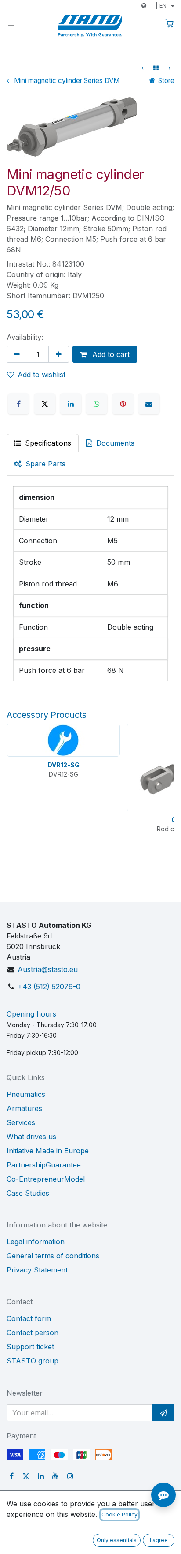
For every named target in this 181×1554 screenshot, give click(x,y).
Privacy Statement (37, 1269)
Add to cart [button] (110, 354)
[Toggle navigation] (11, 24)
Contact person (32, 1332)
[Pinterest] (123, 403)
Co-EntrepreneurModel (46, 1179)
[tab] (40, 463)
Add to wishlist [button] (41, 374)
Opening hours (31, 1014)
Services (21, 1122)
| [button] (157, 5)
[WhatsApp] (96, 403)
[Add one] (58, 354)
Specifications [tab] (47, 443)
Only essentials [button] (117, 1540)
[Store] (156, 68)
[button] (163, 1412)
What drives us (31, 1136)
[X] (44, 403)
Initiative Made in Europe (48, 1150)
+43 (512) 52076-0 (49, 986)
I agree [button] (159, 1540)
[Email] (148, 403)
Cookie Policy (119, 1514)
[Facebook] (18, 403)
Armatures (24, 1108)
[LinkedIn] (70, 403)
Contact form (29, 1318)
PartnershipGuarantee (44, 1164)
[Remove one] (17, 354)
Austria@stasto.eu (48, 969)
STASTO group (32, 1360)
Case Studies (28, 1193)
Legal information (36, 1241)
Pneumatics (26, 1094)
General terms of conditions (53, 1255)
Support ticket (30, 1346)
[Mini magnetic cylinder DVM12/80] (169, 68)
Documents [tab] (114, 443)
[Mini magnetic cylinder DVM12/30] (142, 68)
